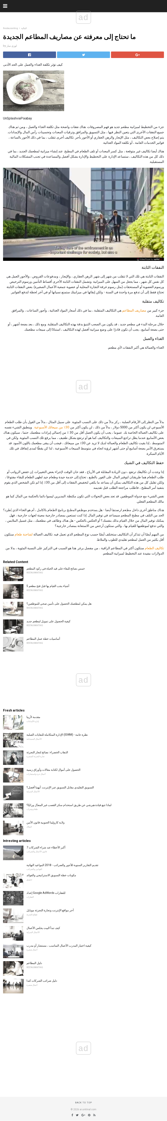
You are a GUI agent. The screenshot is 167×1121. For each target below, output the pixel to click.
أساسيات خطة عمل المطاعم (43, 638)
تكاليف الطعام (154, 548)
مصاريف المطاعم (134, 310)
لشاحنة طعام (24, 534)
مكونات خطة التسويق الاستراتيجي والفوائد (51, 875)
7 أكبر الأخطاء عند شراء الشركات (45, 847)
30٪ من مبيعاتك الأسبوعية (51, 427)
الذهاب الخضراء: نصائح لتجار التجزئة (47, 752)
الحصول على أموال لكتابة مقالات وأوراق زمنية (53, 769)
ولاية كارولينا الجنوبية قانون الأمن (45, 822)
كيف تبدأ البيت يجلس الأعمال (43, 928)
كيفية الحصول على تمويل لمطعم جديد (48, 621)
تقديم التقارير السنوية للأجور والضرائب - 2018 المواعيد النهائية (62, 865)
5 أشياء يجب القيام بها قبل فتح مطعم (47, 586)
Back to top (83, 1102)
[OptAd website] (150, 259)
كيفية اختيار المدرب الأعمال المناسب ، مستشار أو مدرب (58, 945)
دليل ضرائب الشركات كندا (41, 980)
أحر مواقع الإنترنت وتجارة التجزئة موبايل (50, 910)
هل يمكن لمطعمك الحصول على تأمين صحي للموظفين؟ (58, 603)
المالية (24, 28)
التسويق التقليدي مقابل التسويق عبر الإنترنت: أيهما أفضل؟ (60, 787)
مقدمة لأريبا (33, 717)
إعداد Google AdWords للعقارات (45, 892)
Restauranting (10, 28)
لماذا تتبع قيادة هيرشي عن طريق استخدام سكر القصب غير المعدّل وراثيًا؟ (68, 805)
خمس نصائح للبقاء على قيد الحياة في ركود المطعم (55, 568)
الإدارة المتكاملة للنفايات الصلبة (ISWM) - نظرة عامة (57, 734)
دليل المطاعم (34, 963)
